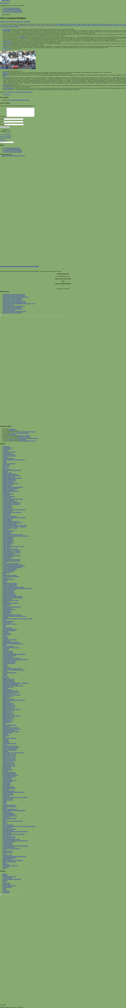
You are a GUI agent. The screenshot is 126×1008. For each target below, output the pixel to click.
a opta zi (99, 24)
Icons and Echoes (7, 634)
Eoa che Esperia (6, 613)
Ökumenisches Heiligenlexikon (10, 746)
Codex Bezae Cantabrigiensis (9, 516)
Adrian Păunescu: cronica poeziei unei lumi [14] (14, 301)
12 (10, 134)
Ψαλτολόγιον (6, 864)
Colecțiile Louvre (7, 558)
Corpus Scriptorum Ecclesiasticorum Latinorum (14, 566)
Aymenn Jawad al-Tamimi (9, 463)
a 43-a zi (3, 26)
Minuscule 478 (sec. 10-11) (9, 706)
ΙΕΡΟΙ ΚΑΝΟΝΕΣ (7, 859)
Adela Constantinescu (8, 43)
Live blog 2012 (6, 94)
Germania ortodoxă (7, 627)
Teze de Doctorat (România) (9, 828)
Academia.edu (6, 446)
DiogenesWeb (6, 601)
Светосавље (6, 867)
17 (7, 136)
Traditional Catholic (7, 851)
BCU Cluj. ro (6, 466)
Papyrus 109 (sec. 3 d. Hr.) (9, 756)
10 (7, 134)
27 (0, 139)
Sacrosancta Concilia (8, 798)
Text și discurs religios (8, 825)
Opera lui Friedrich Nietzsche (9, 750)
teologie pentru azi (28, 92)
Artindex (5, 461)
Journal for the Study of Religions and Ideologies (14, 654)
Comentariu (3, 116)
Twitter (4, 889)
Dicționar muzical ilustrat (8, 593)
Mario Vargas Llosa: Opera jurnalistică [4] (12, 299)
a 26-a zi (52, 25)
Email (2, 121)
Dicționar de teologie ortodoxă (10, 585)
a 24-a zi (43, 25)
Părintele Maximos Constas (9, 765)
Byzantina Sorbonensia (8, 493)
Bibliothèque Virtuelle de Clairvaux (11, 491)
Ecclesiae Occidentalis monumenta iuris (12, 606)
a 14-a (124, 24)
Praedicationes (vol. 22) (13, 430)
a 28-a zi (61, 25)
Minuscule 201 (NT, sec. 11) (9, 693)
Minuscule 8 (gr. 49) (7, 719)
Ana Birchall (6, 73)
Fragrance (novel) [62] (8, 305)
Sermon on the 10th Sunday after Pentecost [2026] (14, 311)
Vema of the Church (7, 855)
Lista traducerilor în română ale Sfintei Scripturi (14, 670)
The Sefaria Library (7, 843)
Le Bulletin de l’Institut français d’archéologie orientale (15, 659)
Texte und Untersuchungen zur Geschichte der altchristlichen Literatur (19, 826)
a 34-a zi (89, 25)
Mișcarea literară (6, 722)
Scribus (4, 802)
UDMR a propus (7, 41)
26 (10, 137)
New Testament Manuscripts (9, 738)
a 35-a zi (93, 25)
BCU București (6, 465)
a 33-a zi (84, 25)
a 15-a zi (2, 25)
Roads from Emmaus (8, 793)
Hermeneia (5, 631)
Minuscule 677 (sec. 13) (8, 713)
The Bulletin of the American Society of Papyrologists (15, 831)
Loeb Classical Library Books (10, 672)
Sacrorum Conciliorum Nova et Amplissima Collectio (15, 797)
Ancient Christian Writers (9, 454)
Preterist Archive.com (8, 777)
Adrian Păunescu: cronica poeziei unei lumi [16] (14, 294)
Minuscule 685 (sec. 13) (8, 714)
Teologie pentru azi (4, 3)
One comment (26, 21)
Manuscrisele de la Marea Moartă (10, 684)
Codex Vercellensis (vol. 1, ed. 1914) (11, 551)
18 (8, 136)
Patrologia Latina (7, 768)
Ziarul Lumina (6, 892)
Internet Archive (6, 884)
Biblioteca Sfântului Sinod (9, 490)
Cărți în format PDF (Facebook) (10, 501)
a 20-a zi (25, 25)
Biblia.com (5, 471)
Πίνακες (5, 863)
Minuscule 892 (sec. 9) (8, 721)
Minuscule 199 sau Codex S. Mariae (11, 692)
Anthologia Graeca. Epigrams (10, 455)
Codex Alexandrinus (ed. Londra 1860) (12, 512)
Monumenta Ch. (6, 726)
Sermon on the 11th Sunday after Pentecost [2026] (14, 302)
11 (8, 134)
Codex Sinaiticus (7, 545)
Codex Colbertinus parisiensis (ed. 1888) (12, 522)
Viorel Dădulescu (7, 85)
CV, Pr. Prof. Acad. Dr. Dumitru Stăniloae (12, 12)
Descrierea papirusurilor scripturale (11, 576)
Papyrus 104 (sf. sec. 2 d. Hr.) (10, 755)
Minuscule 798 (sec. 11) (8, 718)
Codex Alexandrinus (7, 511)
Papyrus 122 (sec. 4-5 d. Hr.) (9, 758)
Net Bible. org (6, 735)
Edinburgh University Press (9, 609)
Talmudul (5, 823)
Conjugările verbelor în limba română (11, 560)
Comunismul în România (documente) (11, 559)
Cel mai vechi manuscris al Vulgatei (11, 504)
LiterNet (5, 671)
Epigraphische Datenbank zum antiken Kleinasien (14, 616)
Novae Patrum (6, 742)
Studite (4, 819)
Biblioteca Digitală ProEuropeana (10, 483)
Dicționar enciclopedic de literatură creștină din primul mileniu (17, 588)
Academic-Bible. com (8, 447)
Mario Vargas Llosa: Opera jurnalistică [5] (12, 298)
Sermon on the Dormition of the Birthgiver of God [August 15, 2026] (19, 303)
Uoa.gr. (4, 853)
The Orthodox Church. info (9, 836)
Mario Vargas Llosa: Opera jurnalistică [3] (12, 307)
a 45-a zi (12, 26)
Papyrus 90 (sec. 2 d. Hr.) (9, 764)
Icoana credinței (6, 633)
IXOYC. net (6, 650)
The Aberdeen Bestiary (8, 830)
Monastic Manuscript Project (9, 725)
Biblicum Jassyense (7, 472)
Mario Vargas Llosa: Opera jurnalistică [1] (12, 312)
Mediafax (5, 75)
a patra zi (79, 24)
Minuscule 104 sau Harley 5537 (10, 691)
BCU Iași (5, 467)
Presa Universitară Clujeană (9, 776)
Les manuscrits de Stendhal (9, 662)
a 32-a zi (80, 25)
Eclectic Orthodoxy (7, 608)
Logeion (5, 675)
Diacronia (5, 580)
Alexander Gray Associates (9, 451)
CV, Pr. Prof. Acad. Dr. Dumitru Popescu (12, 10)
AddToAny (5, 450)
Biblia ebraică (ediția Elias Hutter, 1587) (12, 470)
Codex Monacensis (7, 532)
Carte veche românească (8, 500)
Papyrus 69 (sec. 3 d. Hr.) (9, 763)
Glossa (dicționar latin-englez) (10, 629)
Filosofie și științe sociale (8, 621)
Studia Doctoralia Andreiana (9, 818)
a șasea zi (89, 24)
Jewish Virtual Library (8, 652)
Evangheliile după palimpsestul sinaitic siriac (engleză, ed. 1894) (18, 618)
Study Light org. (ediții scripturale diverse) (12, 821)
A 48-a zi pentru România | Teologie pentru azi (18, 100)
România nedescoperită (8, 794)
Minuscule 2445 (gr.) (8, 696)
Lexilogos (5, 664)
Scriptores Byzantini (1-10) (9, 805)
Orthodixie (5, 751)
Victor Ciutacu (6, 46)
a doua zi (70, 24)
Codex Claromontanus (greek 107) (11, 521)
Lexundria (5, 666)
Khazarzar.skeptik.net (8, 656)
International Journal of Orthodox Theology (13, 643)
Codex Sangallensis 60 (8, 542)
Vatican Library (6, 891)
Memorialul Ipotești (7, 689)
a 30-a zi (70, 25)
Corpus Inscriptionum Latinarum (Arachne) (13, 564)
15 (4, 136)
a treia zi (74, 24)
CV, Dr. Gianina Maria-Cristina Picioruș (12, 9)
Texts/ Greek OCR (7, 827)
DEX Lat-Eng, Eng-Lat (8, 579)
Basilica (5, 874)
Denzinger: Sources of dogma (10, 575)
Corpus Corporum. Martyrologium (11, 563)
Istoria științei (6, 648)
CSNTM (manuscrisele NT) (9, 570)
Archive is (5, 457)
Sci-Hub (5, 801)
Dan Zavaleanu (6, 29)
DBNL (4, 574)
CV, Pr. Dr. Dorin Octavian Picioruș (11, 8)
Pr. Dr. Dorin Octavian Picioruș (16, 21)
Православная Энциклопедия (10, 865)
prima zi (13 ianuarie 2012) (61, 24)
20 (0, 137)
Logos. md (5, 676)
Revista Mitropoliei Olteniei (9, 788)
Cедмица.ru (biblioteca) (8, 571)
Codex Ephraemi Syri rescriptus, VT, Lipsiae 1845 (14, 526)
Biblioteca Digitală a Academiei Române (12, 478)
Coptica (4, 562)
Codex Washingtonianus (8, 554)
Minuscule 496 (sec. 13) (8, 708)
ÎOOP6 (4, 645)
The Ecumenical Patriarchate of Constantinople (14, 834)
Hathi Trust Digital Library (9, 630)
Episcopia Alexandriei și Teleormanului (12, 879)
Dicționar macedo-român (8, 592)
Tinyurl (4, 888)
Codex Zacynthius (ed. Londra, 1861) (11, 555)
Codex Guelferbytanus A (8, 530)
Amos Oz (5, 72)
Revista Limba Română (8, 786)
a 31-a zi (75, 25)
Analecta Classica (7, 453)
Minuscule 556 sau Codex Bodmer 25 (11, 709)
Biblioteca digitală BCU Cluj (9, 876)
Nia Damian (6, 739)
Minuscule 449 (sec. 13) (8, 704)
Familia (4, 620)
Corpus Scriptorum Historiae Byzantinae (12, 567)
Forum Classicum (7, 622)
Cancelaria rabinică (7, 497)
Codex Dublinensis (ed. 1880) (10, 524)
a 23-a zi (38, 25)
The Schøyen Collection (8, 842)
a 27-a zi (57, 25)
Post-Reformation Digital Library (10, 775)
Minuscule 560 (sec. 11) (8, 710)
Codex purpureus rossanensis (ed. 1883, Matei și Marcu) (16, 536)
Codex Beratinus (7, 514)
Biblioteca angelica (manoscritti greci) (11, 475)
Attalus (4, 462)
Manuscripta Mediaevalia (9, 681)
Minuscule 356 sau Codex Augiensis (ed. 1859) (14, 700)
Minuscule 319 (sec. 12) (8, 698)
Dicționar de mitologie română (10, 584)
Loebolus (5, 673)
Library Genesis (6, 667)
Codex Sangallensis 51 (8, 541)
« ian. (1, 140)
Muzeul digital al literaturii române (11, 731)
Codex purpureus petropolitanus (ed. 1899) (13, 534)
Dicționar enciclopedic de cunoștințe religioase (13, 587)
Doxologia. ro (6, 605)
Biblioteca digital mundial (9, 476)
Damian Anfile (6, 572)
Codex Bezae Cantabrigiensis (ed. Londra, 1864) (14, 517)
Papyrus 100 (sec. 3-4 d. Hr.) (9, 754)
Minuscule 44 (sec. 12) (8, 702)
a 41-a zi (121, 25)
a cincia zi (84, 24)
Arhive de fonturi (11, 434)
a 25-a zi (48, 25)
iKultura (5, 635)
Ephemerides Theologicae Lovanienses (12, 614)
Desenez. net (6, 578)
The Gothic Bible (7, 835)
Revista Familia (6, 785)
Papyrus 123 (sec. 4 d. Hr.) (9, 759)
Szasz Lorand (6, 77)
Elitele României (7, 610)
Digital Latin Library (7, 599)
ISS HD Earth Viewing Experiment (11, 647)
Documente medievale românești (10, 603)
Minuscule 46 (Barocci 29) (9, 705)
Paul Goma (5, 771)
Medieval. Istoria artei (8, 687)
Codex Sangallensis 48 (8, 539)
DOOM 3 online (7, 604)
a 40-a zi (116, 25)
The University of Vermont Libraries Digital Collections (16, 846)
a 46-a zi (17, 26)
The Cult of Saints (7, 832)
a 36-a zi (98, 25)
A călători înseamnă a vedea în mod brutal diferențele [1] (16, 297)
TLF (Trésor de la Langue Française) (11, 848)
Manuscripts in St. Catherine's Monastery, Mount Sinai (15, 683)
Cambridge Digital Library (9, 496)
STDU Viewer (6, 817)
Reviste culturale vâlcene (8, 790)
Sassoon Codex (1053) (8, 800)
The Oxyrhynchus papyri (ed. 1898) (11, 839)
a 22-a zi (34, 25)
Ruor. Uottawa (6, 796)
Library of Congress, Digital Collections (12, 668)
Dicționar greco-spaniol (8, 591)
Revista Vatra (6, 789)
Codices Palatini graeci (8, 557)
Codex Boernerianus (7, 518)
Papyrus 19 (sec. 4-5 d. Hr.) (9, 760)
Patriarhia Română (7, 887)
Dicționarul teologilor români (9, 595)
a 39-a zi (111, 25)
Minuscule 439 (6, 701)
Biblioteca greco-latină (8, 484)
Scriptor (5, 804)
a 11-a (113, 24)
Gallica (4, 625)
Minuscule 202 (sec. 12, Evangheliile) (11, 694)
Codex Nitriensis (7, 533)
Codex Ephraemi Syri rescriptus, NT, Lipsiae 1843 (14, 525)
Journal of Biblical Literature (9, 655)
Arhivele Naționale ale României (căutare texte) (14, 459)
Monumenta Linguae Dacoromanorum (12, 729)
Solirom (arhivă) (6, 811)
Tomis (4, 849)
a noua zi (104, 24)
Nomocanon (6, 740)
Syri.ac (4, 822)
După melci (12, 429)
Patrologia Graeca (7, 767)
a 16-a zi (7, 25)
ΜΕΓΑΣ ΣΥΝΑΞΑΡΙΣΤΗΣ (9, 861)
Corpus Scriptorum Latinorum (10, 568)
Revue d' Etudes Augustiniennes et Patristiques (13, 792)
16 (5, 136)
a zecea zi (108, 24)
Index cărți (5, 637)
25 (8, 137)
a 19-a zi (20, 25)
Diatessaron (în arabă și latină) (10, 583)
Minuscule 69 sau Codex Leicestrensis (12, 715)
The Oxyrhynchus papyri (9, 838)
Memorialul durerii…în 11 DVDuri (22, 435)
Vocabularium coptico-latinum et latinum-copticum (14, 856)
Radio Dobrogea (7, 784)
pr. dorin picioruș (9, 92)
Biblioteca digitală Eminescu (9, 480)
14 (2, 136)
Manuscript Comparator (8, 680)
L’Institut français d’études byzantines (11, 658)
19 (10, 136)
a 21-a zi (29, 25)
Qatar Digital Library (8, 781)
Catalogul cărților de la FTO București (12, 503)
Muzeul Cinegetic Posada (9, 730)
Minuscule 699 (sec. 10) (8, 717)
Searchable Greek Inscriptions (10, 806)
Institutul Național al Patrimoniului (11, 642)
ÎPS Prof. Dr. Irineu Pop (8, 646)
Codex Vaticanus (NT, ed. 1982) (10, 549)
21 (2, 137)
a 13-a (120, 24)
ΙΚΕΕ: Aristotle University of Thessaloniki (13, 860)
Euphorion (5, 617)
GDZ (4, 626)
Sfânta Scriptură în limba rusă (9, 809)
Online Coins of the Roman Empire (11, 747)
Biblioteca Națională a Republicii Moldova (13, 487)
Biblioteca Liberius (7, 486)
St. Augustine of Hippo (8, 813)
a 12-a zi (117, 24)
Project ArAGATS (7, 779)
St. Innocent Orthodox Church (10, 815)
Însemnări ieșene (7, 641)
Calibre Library (6, 495)
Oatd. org (5, 744)
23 (5, 137)
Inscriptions (5, 638)
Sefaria (4, 807)
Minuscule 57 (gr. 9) (7, 712)
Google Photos (6, 883)
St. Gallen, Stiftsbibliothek (9, 814)
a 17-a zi (11, 25)
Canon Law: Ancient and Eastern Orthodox (13, 499)
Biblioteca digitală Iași (8, 482)
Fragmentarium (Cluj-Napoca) (10, 624)
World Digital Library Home (9, 857)
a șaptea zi (94, 24)
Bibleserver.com (6, 469)
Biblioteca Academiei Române (10, 474)
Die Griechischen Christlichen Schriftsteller (13, 597)
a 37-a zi (102, 25)
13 (0, 136)
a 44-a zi (8, 26)
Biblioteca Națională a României (10, 488)
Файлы (4, 868)
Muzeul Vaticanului (7, 733)
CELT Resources (7, 505)
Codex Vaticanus (7, 547)
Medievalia (5, 688)
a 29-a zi (66, 25)
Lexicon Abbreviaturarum (9, 663)
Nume (2, 119)
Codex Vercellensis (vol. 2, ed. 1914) (11, 553)
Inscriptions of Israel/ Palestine (10, 639)
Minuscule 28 (6, 697)
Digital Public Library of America (10, 600)
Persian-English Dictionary (9, 772)
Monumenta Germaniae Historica (10, 727)
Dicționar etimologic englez (9, 589)
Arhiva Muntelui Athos (8, 458)
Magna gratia (6, 677)
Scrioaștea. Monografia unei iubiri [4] (27, 440)
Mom (4, 723)
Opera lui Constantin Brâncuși (10, 748)
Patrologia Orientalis (7, 769)
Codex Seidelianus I (7, 543)
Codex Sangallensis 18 (8, 537)
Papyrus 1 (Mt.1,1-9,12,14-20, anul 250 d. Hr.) (13, 752)
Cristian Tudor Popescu (8, 88)
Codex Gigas (6, 529)
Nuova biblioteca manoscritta (9, 743)
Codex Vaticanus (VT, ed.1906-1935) (11, 550)
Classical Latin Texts (7, 508)
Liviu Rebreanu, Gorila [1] (9, 310)
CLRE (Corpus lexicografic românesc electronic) (14, 509)
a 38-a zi (107, 25)
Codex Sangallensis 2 (8, 538)
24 (7, 137)
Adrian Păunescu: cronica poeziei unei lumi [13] (14, 306)
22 (4, 137)
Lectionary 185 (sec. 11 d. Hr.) (10, 660)
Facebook (5, 880)
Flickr (4, 881)
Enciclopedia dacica (7, 612)
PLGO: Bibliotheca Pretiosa (9, 773)
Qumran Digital (6, 782)
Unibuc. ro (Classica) (8, 852)
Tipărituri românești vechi (9, 847)
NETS (4, 737)
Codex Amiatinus (7, 513)
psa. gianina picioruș (18, 92)
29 (4, 139)
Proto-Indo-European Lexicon (10, 780)
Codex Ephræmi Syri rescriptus (10, 528)
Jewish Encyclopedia (8, 651)
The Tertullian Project (8, 844)
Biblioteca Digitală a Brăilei (9, 479)
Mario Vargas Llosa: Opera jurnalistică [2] (12, 308)
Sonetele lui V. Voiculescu (25, 437)
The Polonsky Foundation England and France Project (15, 840)
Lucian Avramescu (7, 30)
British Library (6, 492)
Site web (2, 124)
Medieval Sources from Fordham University (13, 685)
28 (2, 139)
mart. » (5, 140)
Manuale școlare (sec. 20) (9, 679)
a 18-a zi (16, 25)
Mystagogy (5, 734)
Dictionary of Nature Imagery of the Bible (12, 596)
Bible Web (5, 875)
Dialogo (5, 581)
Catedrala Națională (7, 877)
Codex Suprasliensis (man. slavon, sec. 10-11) (13, 546)
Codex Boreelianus (7, 520)
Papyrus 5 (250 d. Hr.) (8, 761)
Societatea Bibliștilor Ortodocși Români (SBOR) (14, 810)
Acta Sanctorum (6, 449)
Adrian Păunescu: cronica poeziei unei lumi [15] (14, 295)
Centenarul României (8, 507)
